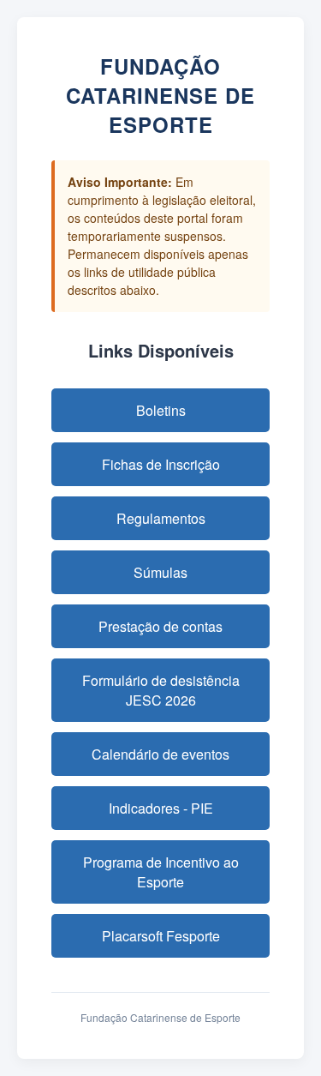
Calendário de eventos (160, 754)
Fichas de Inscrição (161, 464)
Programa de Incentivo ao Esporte (161, 872)
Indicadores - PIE (161, 808)
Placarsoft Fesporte (161, 936)
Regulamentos (160, 518)
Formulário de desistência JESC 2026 (161, 690)
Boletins (161, 410)
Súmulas (160, 572)
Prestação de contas (160, 626)
